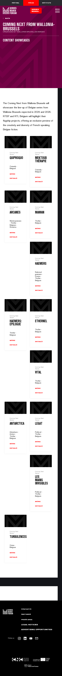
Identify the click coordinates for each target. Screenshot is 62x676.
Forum (31, 3)
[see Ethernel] (41, 323)
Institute (46, 3)
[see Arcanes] (16, 216)
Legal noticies (29, 625)
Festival (15, 3)
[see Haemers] (41, 269)
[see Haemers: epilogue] (16, 324)
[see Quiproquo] (16, 160)
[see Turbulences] (16, 539)
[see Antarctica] (16, 428)
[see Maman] (41, 214)
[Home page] (9, 10)
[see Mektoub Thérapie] (41, 161)
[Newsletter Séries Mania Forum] (36, 638)
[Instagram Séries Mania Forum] (19, 638)
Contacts (26, 609)
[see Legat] (41, 427)
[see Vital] (41, 374)
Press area (26, 619)
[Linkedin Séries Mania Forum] (25, 638)
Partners (26, 614)
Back (7, 18)
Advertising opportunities (36, 630)
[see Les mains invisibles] (41, 483)
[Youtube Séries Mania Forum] (30, 638)
